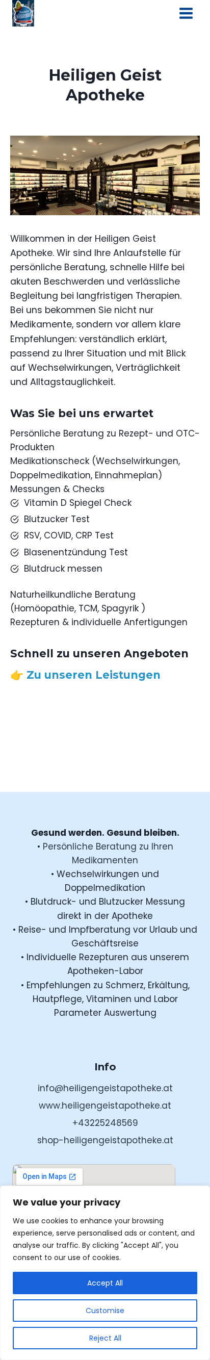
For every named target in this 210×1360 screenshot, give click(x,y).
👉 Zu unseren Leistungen (85, 675)
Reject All (105, 1338)
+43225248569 (105, 1123)
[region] (105, 1273)
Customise (105, 1310)
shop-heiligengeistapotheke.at (105, 1140)
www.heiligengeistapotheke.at (105, 1105)
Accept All (105, 1283)
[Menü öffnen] (186, 13)
